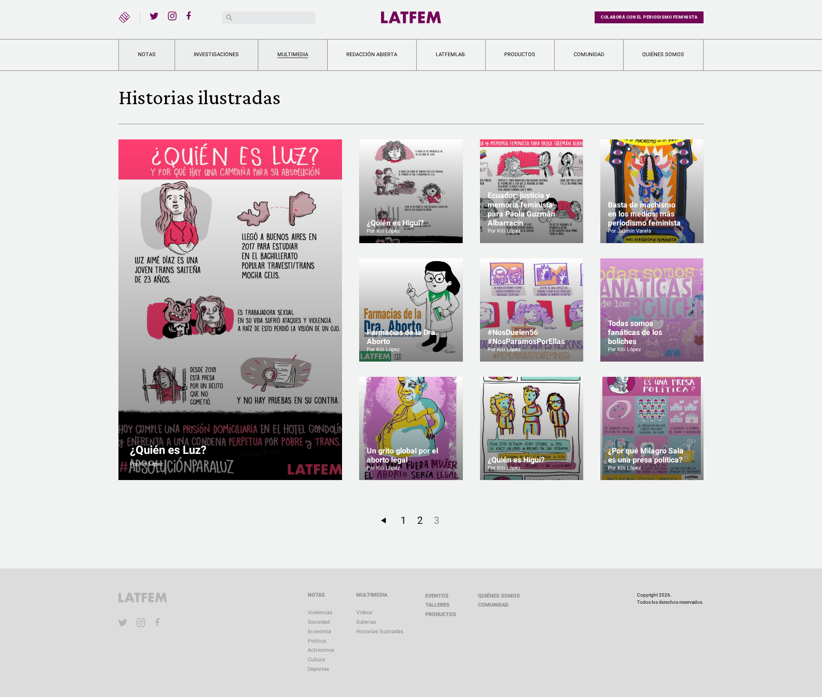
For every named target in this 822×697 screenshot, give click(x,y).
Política (317, 641)
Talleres (437, 605)
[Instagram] (172, 15)
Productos (519, 54)
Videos (364, 612)
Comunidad (589, 54)
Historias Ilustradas (379, 631)
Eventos (437, 596)
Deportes (318, 669)
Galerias (366, 622)
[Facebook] (190, 15)
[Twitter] (154, 15)
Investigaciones (216, 54)
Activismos (321, 650)
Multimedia (292, 54)
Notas (147, 54)
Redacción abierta (371, 54)
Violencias (320, 612)
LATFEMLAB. (451, 54)
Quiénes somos (663, 54)
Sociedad (319, 622)
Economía (319, 631)
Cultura (316, 660)
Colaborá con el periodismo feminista (649, 17)
